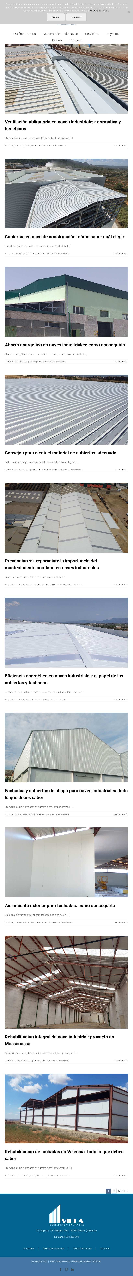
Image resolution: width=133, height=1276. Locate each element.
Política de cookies (82, 1248)
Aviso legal (29, 1248)
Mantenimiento (37, 253)
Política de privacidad (53, 1248)
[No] (129, 12)
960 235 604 (72, 1236)
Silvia (10, 145)
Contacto (104, 1248)
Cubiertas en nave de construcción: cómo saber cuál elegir (64, 236)
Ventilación (36, 145)
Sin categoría (35, 362)
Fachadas (36, 699)
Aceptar (56, 17)
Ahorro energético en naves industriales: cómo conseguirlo (65, 344)
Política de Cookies (99, 10)
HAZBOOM (96, 1261)
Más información (121, 145)
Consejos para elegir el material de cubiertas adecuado (60, 453)
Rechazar (76, 17)
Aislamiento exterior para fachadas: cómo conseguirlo (60, 905)
